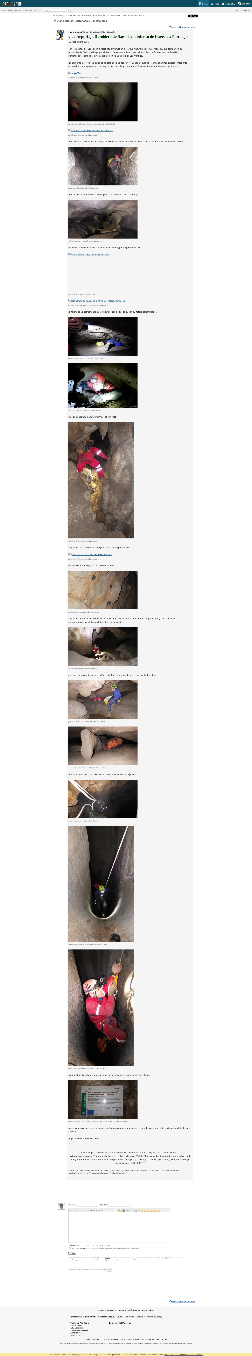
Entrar (238, 10)
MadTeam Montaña (79, 1323)
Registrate (246, 10)
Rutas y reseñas (76, 1328)
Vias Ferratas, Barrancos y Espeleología (95, 15)
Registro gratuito (76, 1335)
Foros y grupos (76, 1325)
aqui (109, 1270)
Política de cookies (152, 1339)
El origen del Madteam (120, 1323)
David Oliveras (93, 1339)
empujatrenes (75, 32)
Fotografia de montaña (79, 1330)
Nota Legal (139, 1339)
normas (107, 1258)
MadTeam (56, 15)
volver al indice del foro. (183, 27)
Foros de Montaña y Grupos (70, 15)
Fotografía (230, 4)
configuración (135, 1248)
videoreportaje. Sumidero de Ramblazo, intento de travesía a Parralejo (128, 36)
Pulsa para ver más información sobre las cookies (175, 1343)
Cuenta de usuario (77, 1333)
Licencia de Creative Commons (121, 1339)
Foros (205, 4)
